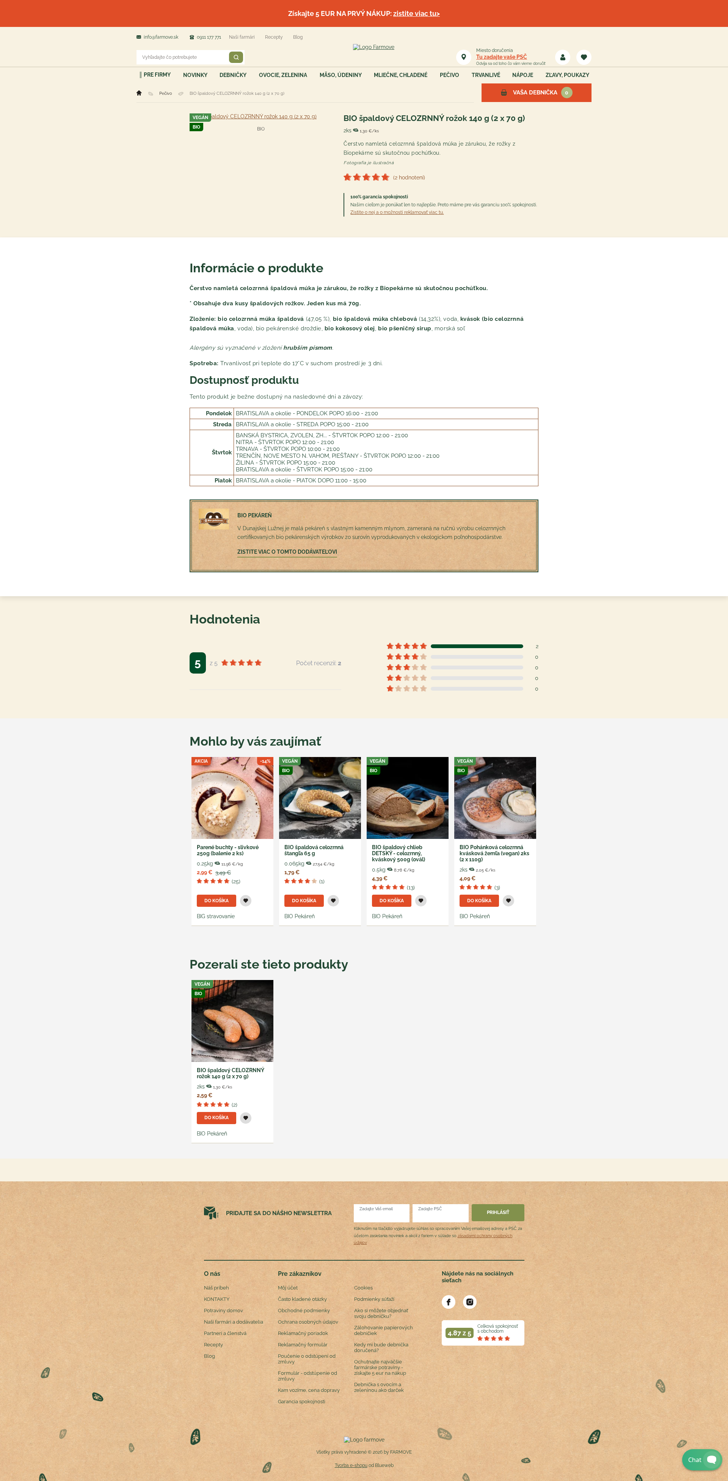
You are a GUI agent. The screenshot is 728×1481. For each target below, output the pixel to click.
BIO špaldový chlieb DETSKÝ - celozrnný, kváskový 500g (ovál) (398, 853)
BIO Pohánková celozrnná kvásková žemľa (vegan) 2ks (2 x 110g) (494, 853)
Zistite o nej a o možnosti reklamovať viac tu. (397, 212)
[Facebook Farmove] (448, 1302)
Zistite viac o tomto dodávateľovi (287, 552)
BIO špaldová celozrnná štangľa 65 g (314, 850)
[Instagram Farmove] (470, 1302)
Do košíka (216, 900)
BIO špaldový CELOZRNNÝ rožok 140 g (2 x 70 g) (230, 1073)
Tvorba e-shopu (351, 1465)
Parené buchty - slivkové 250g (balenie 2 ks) (228, 850)
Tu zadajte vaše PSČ (501, 57)
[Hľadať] (236, 57)
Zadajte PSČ (430, 1208)
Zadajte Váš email (376, 1208)
